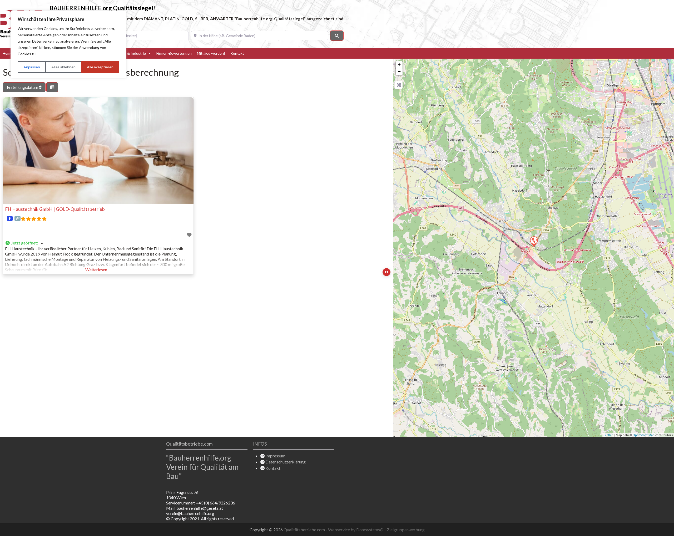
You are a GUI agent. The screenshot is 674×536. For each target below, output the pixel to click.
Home (7, 53)
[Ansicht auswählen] (52, 87)
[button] (98, 243)
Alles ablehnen (63, 67)
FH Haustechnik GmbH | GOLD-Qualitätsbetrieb (55, 209)
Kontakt (237, 53)
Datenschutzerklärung (285, 461)
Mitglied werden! (211, 53)
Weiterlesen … (98, 269)
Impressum (275, 455)
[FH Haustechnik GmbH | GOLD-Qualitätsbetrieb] (533, 241)
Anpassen (31, 67)
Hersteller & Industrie (128, 53)
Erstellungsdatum (23, 87)
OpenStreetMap (644, 435)
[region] (68, 44)
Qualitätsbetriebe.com (305, 529)
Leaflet (608, 435)
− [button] (399, 71)
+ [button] (399, 64)
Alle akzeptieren (100, 67)
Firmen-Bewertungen (174, 53)
